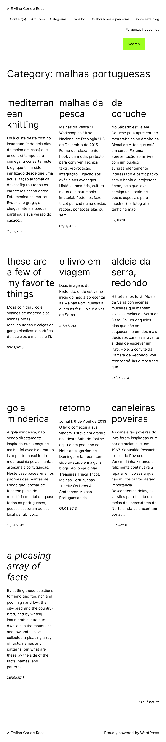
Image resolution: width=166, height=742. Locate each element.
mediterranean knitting (30, 113)
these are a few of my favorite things (30, 277)
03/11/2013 (15, 347)
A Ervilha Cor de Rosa (26, 8)
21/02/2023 (15, 231)
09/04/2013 (68, 508)
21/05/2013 (67, 326)
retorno (75, 407)
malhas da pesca (81, 108)
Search (134, 44)
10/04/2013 (15, 525)
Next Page (148, 701)
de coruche (129, 108)
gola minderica (28, 413)
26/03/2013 (16, 678)
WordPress (149, 733)
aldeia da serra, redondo (131, 272)
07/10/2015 (120, 220)
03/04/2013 (120, 525)
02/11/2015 (67, 226)
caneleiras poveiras (133, 413)
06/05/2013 (120, 378)
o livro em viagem (80, 266)
